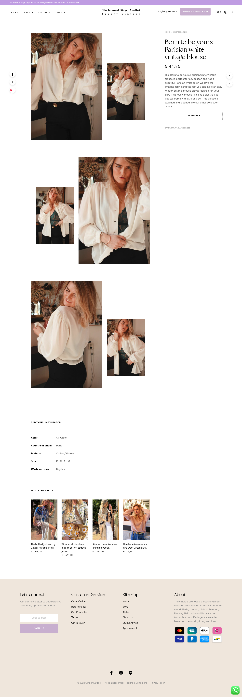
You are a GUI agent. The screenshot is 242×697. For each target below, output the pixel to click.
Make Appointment (195, 12)
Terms (74, 617)
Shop (27, 13)
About (59, 13)
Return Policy (78, 606)
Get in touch (78, 622)
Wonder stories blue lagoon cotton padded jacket (74, 548)
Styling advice (167, 12)
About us (128, 617)
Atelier (42, 13)
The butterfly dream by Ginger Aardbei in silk (43, 546)
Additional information (46, 423)
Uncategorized (180, 32)
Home (14, 13)
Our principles (79, 612)
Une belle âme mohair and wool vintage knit (135, 546)
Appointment (130, 627)
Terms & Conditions (137, 683)
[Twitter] (12, 82)
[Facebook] (12, 74)
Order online (78, 601)
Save (13, 91)
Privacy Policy (158, 683)
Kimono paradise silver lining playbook (105, 546)
